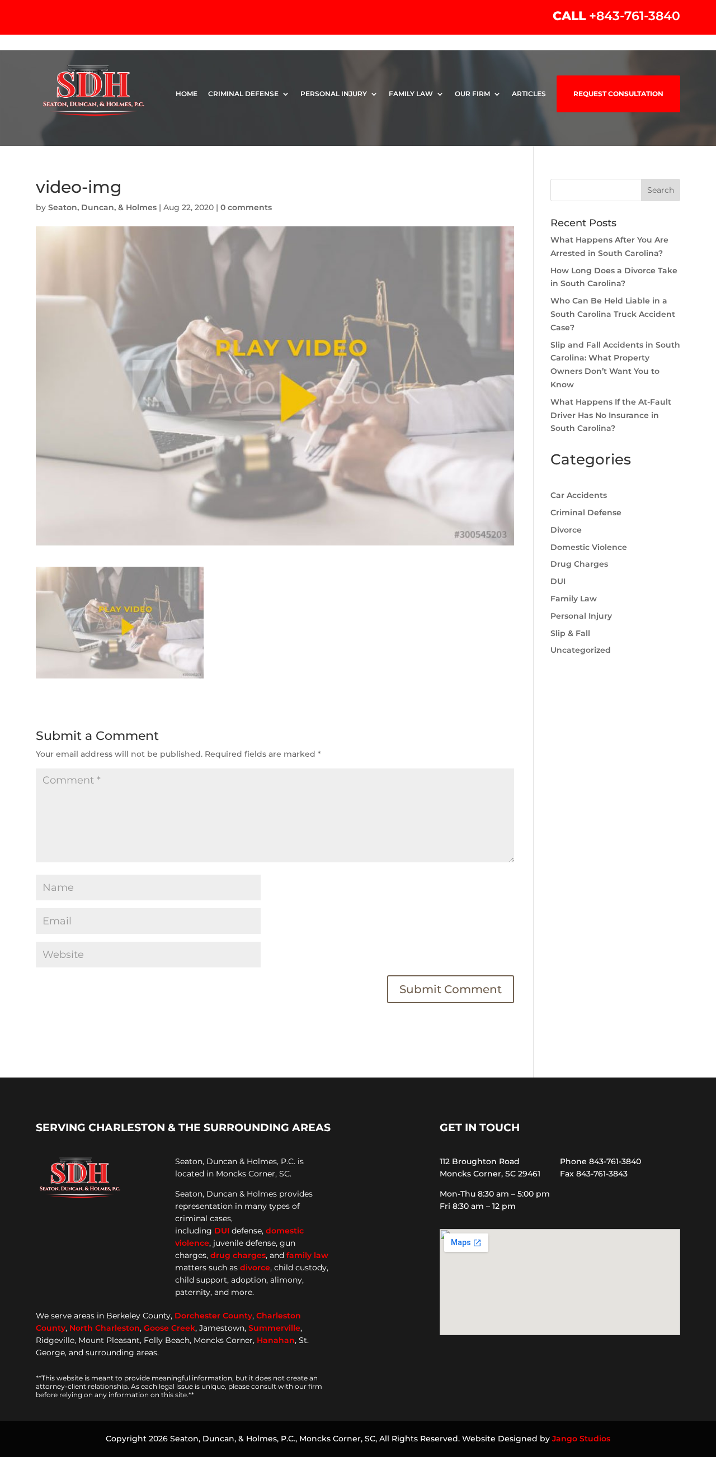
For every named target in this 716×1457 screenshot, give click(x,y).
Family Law (411, 93)
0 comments (246, 207)
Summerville (274, 1328)
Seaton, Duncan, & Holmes (102, 207)
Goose (156, 1328)
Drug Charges (579, 564)
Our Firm (472, 93)
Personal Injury (333, 93)
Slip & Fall (570, 633)
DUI (558, 581)
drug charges (238, 1255)
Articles (529, 93)
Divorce (566, 530)
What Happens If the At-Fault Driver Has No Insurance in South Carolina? (610, 415)
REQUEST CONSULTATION (618, 93)
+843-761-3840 (634, 15)
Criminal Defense (243, 93)
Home (186, 93)
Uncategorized (580, 650)
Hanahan (276, 1340)
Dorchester (197, 1316)
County (237, 1316)
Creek (183, 1328)
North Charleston (104, 1328)
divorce (255, 1268)
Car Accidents (578, 495)
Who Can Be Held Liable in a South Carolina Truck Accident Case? (612, 314)
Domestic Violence (588, 547)
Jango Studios (581, 1439)
